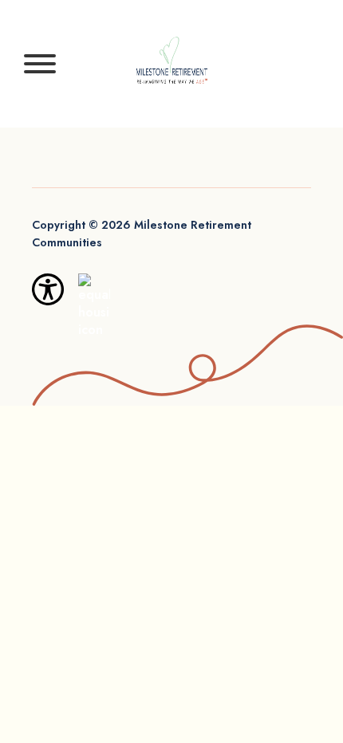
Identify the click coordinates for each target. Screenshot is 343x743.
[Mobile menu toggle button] (40, 64)
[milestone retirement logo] (171, 63)
